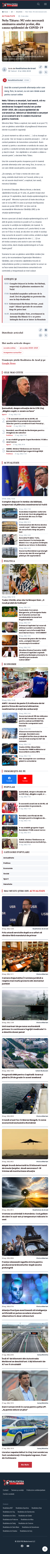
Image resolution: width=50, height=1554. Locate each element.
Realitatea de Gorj (26, 1531)
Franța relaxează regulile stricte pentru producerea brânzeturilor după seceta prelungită (22, 1265)
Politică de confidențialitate (36, 1490)
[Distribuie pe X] (46, 72)
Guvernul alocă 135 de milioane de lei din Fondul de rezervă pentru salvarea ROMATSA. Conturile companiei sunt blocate (33, 721)
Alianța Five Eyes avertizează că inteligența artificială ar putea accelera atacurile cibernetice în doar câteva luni (24, 1313)
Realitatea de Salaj (9, 1523)
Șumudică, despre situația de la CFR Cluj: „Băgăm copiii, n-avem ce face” (23, 410)
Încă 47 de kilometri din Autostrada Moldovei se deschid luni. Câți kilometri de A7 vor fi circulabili (23, 1361)
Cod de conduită (8, 1494)
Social (8, 426)
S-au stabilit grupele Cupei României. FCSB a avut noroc (32, 828)
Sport (4, 415)
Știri (12, 12)
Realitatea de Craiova (26, 1523)
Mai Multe (25, 1465)
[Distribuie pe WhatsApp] (40, 72)
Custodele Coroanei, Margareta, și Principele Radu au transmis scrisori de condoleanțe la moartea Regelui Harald (32, 615)
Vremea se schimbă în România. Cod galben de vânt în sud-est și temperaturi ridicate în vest (25, 1216)
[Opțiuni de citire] (45, 1549)
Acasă (6, 12)
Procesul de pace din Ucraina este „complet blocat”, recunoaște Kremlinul (32, 641)
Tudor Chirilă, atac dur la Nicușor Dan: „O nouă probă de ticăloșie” (23, 601)
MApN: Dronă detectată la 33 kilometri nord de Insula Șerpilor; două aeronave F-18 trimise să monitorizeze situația (24, 1168)
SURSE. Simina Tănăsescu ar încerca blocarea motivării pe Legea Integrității (24, 450)
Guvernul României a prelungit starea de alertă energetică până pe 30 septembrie (33, 553)
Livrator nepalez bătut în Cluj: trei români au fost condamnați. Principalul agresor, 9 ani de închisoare (25, 1455)
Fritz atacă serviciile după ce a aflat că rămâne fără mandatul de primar (22, 934)
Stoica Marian (42, 974)
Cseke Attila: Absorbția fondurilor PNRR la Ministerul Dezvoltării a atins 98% (32, 749)
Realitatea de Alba (27, 1519)
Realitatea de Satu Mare (11, 1527)
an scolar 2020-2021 (29, 348)
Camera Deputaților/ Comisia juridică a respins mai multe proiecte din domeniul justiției (23, 981)
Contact (5, 1490)
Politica (9, 435)
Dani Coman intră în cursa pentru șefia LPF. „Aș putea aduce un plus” (24, 1408)
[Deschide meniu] (45, 4)
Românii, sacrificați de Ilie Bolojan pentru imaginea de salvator (25, 431)
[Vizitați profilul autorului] (4, 69)
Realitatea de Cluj (9, 1512)
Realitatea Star (37, 1508)
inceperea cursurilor (13, 352)
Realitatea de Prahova (10, 1519)
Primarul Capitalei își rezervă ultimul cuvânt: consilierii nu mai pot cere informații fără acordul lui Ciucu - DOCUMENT (33, 629)
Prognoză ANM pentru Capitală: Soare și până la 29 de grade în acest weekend (22, 1076)
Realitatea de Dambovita (26, 1512)
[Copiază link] (40, 67)
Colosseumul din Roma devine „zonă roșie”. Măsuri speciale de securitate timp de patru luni (26, 306)
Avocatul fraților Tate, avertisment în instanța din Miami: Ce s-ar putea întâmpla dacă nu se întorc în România (28, 316)
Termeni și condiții (17, 1490)
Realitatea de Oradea (10, 1531)
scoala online (10, 348)
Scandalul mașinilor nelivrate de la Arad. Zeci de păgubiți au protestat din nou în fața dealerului (27, 296)
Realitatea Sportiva (22, 1508)
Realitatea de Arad (26, 68)
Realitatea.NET (8, 1508)
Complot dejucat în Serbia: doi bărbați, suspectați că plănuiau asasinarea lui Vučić (27, 286)
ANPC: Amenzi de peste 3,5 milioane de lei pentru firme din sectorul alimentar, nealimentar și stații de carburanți (23, 706)
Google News (9, 363)
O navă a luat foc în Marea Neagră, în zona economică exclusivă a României (24, 1121)
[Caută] (38, 4)
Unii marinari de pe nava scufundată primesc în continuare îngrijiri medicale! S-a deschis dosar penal (24, 1029)
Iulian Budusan (42, 1071)
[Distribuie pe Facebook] (46, 67)
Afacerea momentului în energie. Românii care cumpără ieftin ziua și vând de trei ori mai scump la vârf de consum (33, 736)
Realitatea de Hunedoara (30, 1527)
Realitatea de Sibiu (9, 1516)
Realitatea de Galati (25, 1516)
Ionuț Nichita (42, 1355)
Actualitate (19, 12)
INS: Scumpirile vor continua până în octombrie (32, 759)
